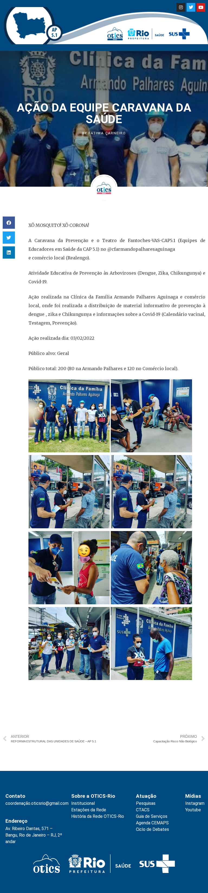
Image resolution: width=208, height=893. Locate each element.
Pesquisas (145, 803)
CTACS (143, 809)
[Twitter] (191, 7)
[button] (9, 223)
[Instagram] (181, 7)
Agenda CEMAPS (152, 822)
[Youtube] (201, 7)
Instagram (194, 803)
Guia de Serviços (151, 816)
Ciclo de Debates (152, 829)
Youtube (193, 809)
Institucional (83, 803)
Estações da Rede (88, 809)
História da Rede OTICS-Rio (97, 816)
